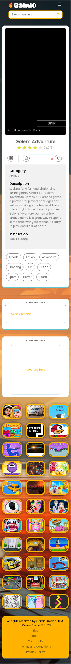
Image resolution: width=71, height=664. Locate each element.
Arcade (14, 257)
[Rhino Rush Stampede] (59, 525)
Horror (27, 277)
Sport (12, 277)
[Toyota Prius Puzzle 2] (35, 411)
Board (43, 277)
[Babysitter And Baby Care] (35, 525)
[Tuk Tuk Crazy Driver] (12, 582)
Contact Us (35, 641)
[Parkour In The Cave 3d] (35, 544)
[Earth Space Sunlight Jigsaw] (35, 449)
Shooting (15, 267)
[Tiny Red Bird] (59, 430)
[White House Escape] (12, 544)
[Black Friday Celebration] (35, 582)
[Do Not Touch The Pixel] (35, 430)
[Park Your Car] (12, 487)
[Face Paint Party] (35, 506)
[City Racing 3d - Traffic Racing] (12, 563)
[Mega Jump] (12, 468)
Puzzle (44, 267)
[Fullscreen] (10, 158)
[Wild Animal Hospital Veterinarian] (12, 525)
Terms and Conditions (35, 647)
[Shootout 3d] (12, 449)
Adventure (49, 257)
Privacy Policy (35, 652)
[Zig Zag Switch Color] (59, 601)
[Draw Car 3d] (59, 563)
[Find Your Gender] (35, 601)
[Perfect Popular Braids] (12, 506)
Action (30, 257)
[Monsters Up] (59, 468)
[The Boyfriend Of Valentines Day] (59, 506)
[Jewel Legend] (35, 468)
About (35, 636)
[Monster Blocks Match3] (12, 430)
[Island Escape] (59, 544)
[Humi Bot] (59, 449)
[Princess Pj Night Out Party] (12, 411)
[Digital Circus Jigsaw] (59, 582)
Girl (30, 267)
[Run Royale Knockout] (59, 487)
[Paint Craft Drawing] (12, 601)
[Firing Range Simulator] (35, 487)
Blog (35, 631)
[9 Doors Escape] (35, 563)
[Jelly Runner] (59, 411)
